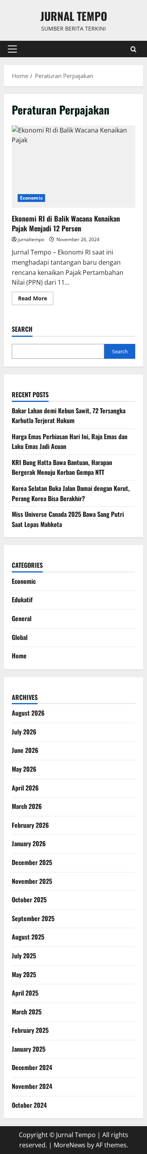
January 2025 (28, 1049)
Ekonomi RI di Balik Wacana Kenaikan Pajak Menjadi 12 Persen (73, 166)
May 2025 (24, 974)
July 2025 (24, 955)
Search (22, 329)
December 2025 (32, 862)
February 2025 (30, 1030)
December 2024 (32, 1067)
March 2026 (27, 806)
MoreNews (69, 1145)
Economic (31, 197)
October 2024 (29, 1105)
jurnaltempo (31, 239)
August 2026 (28, 713)
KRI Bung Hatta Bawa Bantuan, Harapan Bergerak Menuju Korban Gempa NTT (62, 467)
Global (19, 637)
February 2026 (30, 825)
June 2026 (25, 750)
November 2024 (32, 1086)
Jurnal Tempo (73, 16)
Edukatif (22, 599)
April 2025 (25, 993)
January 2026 (29, 843)
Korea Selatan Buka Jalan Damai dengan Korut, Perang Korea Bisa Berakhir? (71, 493)
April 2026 (25, 787)
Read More (35, 299)
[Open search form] (133, 49)
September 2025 (33, 918)
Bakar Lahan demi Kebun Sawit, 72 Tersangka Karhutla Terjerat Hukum (68, 415)
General (21, 618)
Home (19, 655)
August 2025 (28, 936)
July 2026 (24, 731)
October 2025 (29, 899)
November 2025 (32, 881)
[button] (12, 49)
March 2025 (27, 1011)
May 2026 (24, 769)
